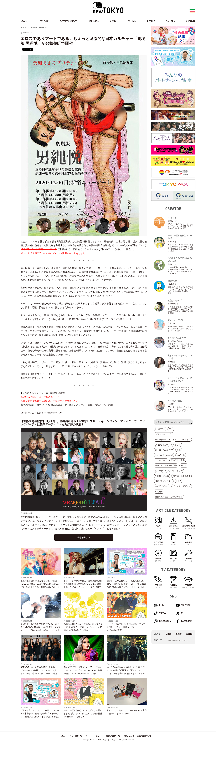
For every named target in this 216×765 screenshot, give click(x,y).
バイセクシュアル (163, 439)
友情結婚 (186, 476)
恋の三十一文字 (178, 460)
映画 (179, 450)
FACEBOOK (186, 621)
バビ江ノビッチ (162, 486)
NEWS (24, 21)
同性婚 (176, 476)
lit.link (162, 605)
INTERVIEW (93, 21)
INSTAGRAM (165, 621)
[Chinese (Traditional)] (179, 634)
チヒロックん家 (162, 476)
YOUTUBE (186, 605)
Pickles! (159, 455)
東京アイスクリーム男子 (166, 465)
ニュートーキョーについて (176, 640)
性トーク (159, 471)
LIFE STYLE (43, 21)
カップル (177, 445)
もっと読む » (113, 528)
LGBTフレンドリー (163, 481)
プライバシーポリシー (94, 736)
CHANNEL (190, 21)
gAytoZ (169, 455)
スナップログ (161, 460)
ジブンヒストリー (175, 471)
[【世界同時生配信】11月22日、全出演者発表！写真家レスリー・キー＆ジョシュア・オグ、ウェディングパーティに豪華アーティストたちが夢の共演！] (84, 469)
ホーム (23, 27)
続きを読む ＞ (83, 537)
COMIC (113, 21)
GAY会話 (181, 455)
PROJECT (188, 586)
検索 (190, 422)
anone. (184, 465)
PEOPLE (151, 21)
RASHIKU (158, 586)
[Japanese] (168, 634)
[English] (189, 634)
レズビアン (160, 429)
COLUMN (132, 21)
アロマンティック (183, 439)
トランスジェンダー (164, 434)
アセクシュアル (162, 445)
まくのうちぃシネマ (164, 450)
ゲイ (171, 429)
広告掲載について (144, 736)
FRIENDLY (173, 586)
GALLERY (170, 21)
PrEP (178, 481)
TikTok (162, 613)
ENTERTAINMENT (68, 21)
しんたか (159, 491)
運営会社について (113, 736)
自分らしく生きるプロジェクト (169, 497)
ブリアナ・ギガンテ (182, 486)
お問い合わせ (129, 736)
